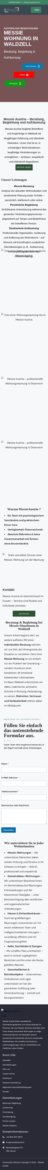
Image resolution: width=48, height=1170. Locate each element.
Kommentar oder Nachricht (15, 805)
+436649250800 (14, 2)
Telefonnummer (10, 791)
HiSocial (16, 1162)
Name (5, 764)
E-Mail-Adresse (10, 777)
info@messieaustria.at (32, 2)
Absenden (8, 830)
